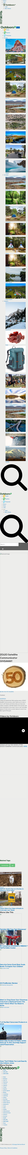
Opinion (7, 130)
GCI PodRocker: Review (9, 983)
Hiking (7, 253)
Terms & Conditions (12, 1148)
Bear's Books (8, 8)
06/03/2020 (3, 698)
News (7, 113)
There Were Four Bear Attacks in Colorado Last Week (11, 909)
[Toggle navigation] (18, 27)
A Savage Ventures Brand (18, 1144)
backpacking (5, 865)
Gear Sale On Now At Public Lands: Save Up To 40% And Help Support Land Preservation (13, 1042)
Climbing (8, 236)
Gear (7, 373)
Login (6, 6)
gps (13, 865)
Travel (7, 159)
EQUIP (4, 1070)
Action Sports (9, 190)
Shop (4, 506)
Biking (7, 205)
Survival (7, 446)
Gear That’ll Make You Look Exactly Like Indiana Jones (13, 1062)
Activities (6, 175)
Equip (7, 29)
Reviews (7, 144)
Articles (6, 38)
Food (7, 345)
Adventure (8, 329)
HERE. (25, 746)
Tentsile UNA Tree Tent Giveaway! (13, 929)
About (4, 0)
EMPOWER (5, 1073)
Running (8, 267)
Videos (7, 173)
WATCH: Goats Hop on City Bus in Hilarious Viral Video (11, 889)
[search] (9, 544)
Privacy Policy (3, 1148)
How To (7, 98)
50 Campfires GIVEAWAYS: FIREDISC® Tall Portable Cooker (14, 947)
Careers (5, 1124)
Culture (7, 53)
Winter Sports (9, 299)
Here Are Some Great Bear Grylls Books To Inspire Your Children (12, 965)
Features (8, 81)
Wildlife (7, 461)
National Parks (9, 418)
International (9, 403)
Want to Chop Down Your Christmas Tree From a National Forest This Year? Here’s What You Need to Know (13, 1002)
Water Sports (9, 282)
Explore (8, 32)
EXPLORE (5, 1072)
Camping (8, 222)
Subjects (6, 301)
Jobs (4, 2)
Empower (8, 35)
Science (7, 432)
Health (7, 388)
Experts (7, 64)
